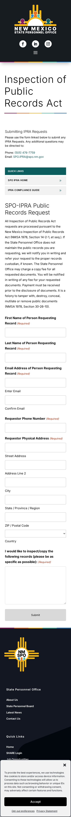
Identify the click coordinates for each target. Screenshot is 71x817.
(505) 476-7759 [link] (25, 152)
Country (10, 541)
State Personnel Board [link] (20, 706)
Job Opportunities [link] (17, 759)
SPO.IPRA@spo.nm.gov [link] (28, 156)
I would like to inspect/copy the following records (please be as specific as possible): (29, 556)
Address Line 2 (15, 473)
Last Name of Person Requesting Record (30, 345)
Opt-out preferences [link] (23, 810)
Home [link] (10, 746)
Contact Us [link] (13, 718)
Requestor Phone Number (32, 418)
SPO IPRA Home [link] (18, 180)
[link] (22, 43)
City (7, 491)
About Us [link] (12, 699)
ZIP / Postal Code (17, 525)
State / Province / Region (22, 508)
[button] (65, 765)
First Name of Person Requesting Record (30, 320)
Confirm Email (15, 408)
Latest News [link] (14, 712)
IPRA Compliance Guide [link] (23, 190)
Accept (35, 802)
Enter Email (13, 391)
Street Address (15, 456)
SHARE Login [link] (14, 753)
